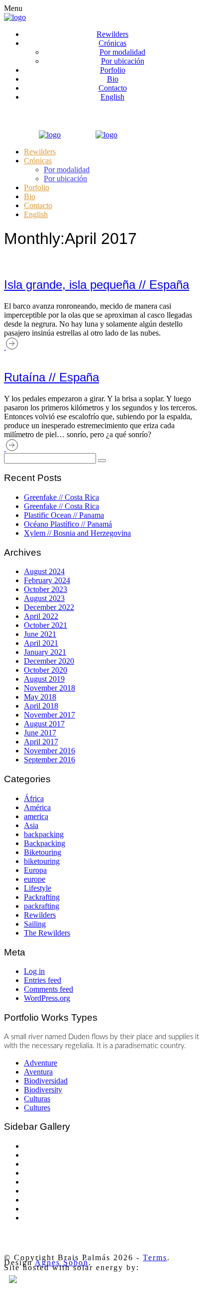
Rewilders (112, 34)
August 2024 (44, 571)
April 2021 (41, 643)
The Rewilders (47, 933)
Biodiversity (43, 1089)
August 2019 (44, 679)
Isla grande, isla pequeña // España (96, 284)
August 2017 (44, 723)
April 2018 (41, 706)
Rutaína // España (51, 377)
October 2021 (45, 625)
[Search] (102, 460)
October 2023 (45, 589)
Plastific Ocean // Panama (64, 515)
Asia (31, 825)
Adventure (40, 1063)
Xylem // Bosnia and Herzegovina (77, 533)
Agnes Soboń (62, 1262)
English (112, 97)
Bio (112, 79)
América (37, 807)
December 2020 (49, 661)
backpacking (44, 834)
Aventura (38, 1072)
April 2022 (41, 616)
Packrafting (42, 897)
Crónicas (112, 43)
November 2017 (49, 715)
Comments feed (48, 989)
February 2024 (47, 580)
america (36, 816)
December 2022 (49, 607)
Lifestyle (37, 888)
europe (34, 879)
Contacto (113, 88)
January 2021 (45, 652)
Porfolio (112, 70)
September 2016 (49, 759)
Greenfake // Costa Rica (61, 497)
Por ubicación (122, 61)
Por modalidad (122, 52)
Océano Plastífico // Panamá (68, 524)
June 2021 (40, 634)
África (34, 798)
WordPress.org (47, 998)
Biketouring (42, 852)
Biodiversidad (46, 1080)
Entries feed (42, 980)
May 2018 (40, 697)
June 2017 (40, 732)
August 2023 (44, 598)
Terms (155, 1257)
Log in (34, 971)
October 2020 (45, 670)
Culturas (37, 1098)
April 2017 (41, 741)
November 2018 (49, 688)
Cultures (37, 1107)
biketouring (42, 861)
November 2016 (49, 750)
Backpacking (44, 843)
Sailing (35, 924)
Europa (35, 870)
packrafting (41, 906)
